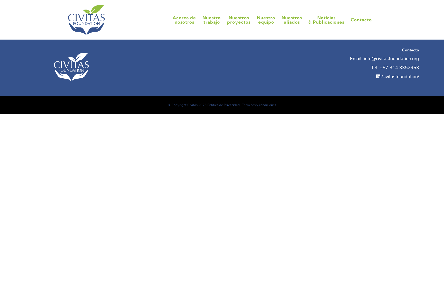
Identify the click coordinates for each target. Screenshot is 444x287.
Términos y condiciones (259, 105)
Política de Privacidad (223, 105)
